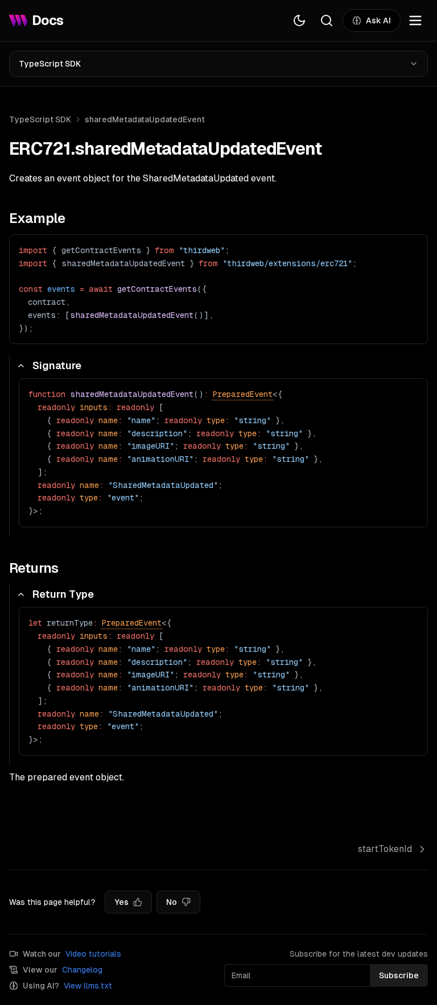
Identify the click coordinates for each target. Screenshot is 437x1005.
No (171, 902)
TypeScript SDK (50, 63)
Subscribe (399, 975)
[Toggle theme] (299, 20)
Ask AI (378, 20)
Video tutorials (93, 953)
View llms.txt (88, 985)
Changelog (82, 969)
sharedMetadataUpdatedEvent (145, 119)
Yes (121, 902)
